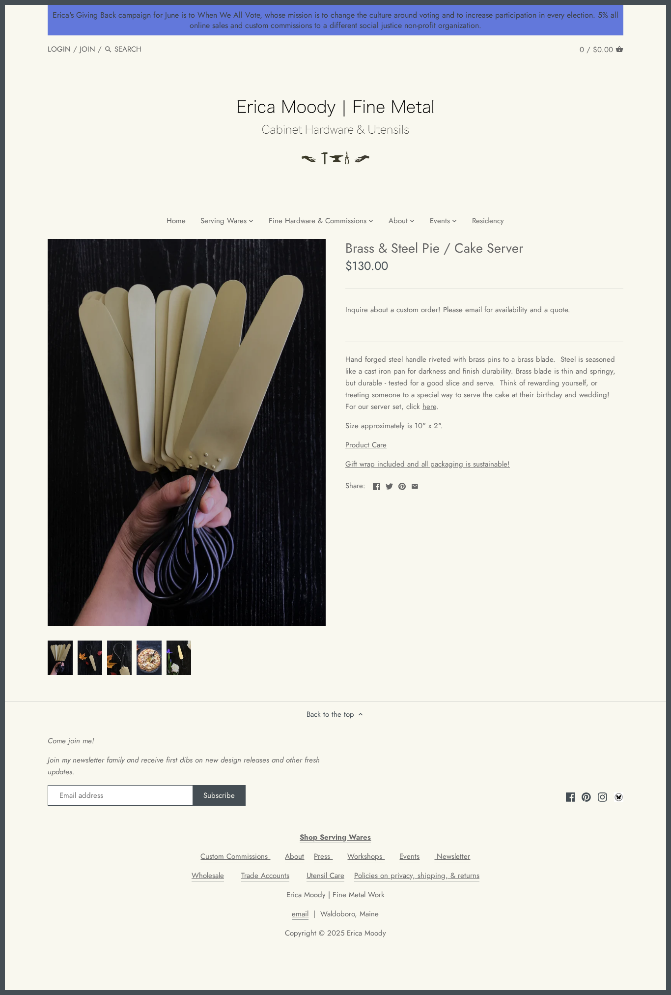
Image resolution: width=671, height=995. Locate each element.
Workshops (366, 856)
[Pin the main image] (402, 484)
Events (409, 856)
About (294, 856)
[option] (60, 658)
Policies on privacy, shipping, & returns (416, 875)
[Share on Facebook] (376, 484)
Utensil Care (325, 875)
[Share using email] (415, 484)
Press (323, 856)
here (429, 406)
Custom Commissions (235, 856)
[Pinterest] (586, 796)
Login (59, 49)
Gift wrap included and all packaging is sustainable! (427, 464)
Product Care (366, 444)
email (300, 913)
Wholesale (208, 875)
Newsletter (452, 856)
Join (87, 49)
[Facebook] (570, 796)
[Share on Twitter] (389, 484)
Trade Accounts (265, 875)
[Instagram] (602, 796)
